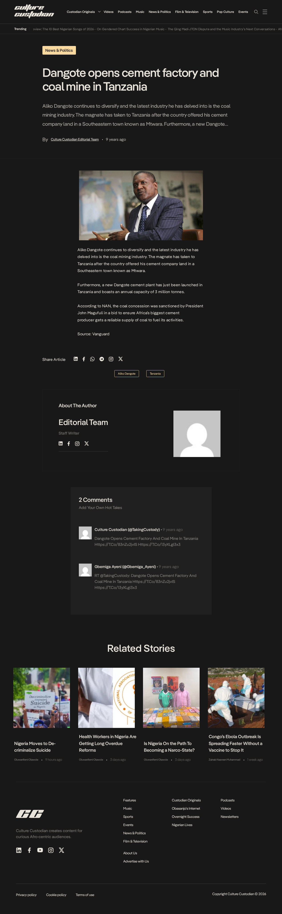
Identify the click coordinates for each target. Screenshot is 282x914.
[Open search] (256, 12)
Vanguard (100, 334)
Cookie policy (56, 895)
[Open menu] (265, 12)
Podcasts (124, 12)
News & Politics (160, 12)
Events (243, 12)
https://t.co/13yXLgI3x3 (159, 544)
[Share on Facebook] (84, 359)
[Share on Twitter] (120, 359)
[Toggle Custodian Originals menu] (99, 11)
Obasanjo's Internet (186, 808)
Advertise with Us (136, 861)
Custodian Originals (81, 12)
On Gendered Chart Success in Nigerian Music (122, 29)
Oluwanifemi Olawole (26, 759)
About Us (130, 853)
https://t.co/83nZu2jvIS (116, 544)
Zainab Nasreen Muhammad (224, 759)
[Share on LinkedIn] (76, 359)
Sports (207, 12)
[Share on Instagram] (111, 359)
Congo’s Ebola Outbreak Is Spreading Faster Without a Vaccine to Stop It (235, 743)
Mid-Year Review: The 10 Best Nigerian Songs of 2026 (46, 29)
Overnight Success (185, 817)
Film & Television (187, 12)
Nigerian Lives (182, 825)
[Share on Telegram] (101, 359)
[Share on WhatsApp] (92, 359)
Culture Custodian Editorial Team (75, 139)
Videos (108, 12)
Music (140, 12)
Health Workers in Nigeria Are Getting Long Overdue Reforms (107, 743)
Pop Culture (225, 12)
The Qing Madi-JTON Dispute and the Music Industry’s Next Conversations (212, 29)
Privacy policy (26, 895)
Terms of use (85, 895)
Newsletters (229, 817)
